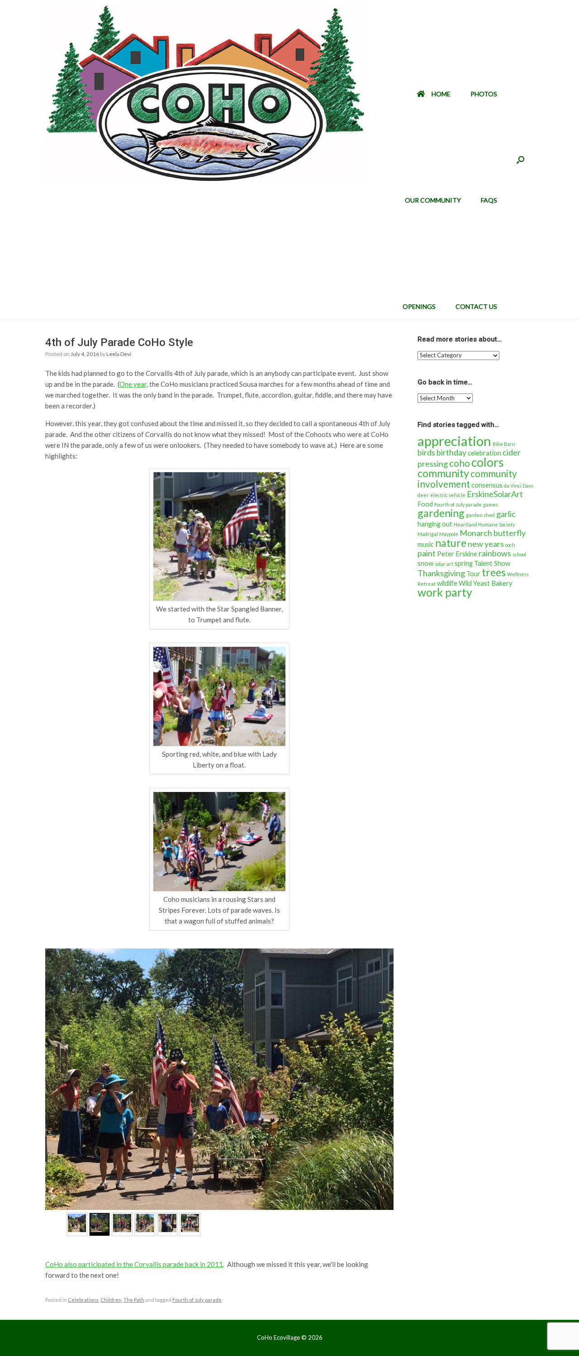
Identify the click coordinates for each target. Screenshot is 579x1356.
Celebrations (83, 1300)
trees (494, 572)
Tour (473, 574)
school (519, 554)
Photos (483, 94)
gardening (441, 513)
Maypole (448, 534)
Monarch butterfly (493, 533)
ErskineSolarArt (495, 494)
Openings (419, 306)
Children (111, 1300)
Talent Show (492, 563)
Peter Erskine (457, 554)
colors (487, 462)
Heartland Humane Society (484, 524)
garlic (506, 514)
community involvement (467, 478)
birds (426, 452)
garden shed (480, 515)
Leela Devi (118, 354)
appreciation (454, 441)
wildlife (447, 583)
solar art (444, 564)
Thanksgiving (441, 573)
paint (427, 553)
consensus (487, 485)
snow (425, 563)
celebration (484, 453)
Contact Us (476, 306)
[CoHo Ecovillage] (206, 94)
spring (464, 563)
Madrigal (428, 534)
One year (133, 384)
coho (459, 463)
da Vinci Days (518, 485)
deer (423, 495)
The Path (133, 1300)
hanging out (435, 524)
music (426, 544)
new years (486, 544)
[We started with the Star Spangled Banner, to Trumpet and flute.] (219, 598)
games (490, 504)
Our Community (433, 200)
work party (445, 592)
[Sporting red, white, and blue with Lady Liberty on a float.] (219, 743)
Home (441, 94)
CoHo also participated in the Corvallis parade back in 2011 (134, 1264)
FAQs (489, 200)
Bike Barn (504, 444)
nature (450, 542)
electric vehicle (447, 495)
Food (425, 504)
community (443, 473)
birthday (451, 452)
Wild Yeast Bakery (486, 583)
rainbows (495, 553)
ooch (510, 545)
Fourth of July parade (197, 1300)
